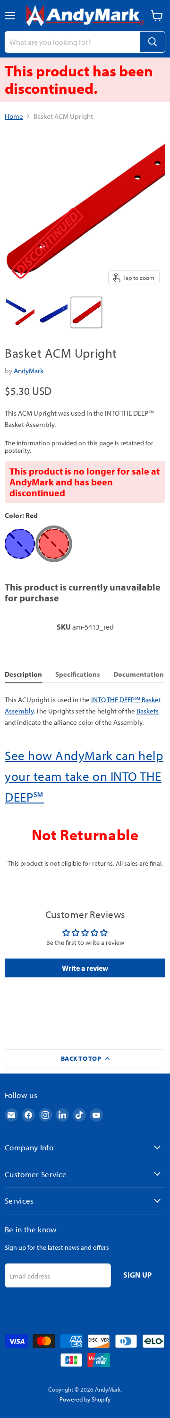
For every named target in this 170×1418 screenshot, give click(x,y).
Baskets (147, 710)
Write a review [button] (85, 968)
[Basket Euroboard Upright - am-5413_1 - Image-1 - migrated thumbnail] (20, 312)
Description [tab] (23, 674)
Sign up (137, 1274)
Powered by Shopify (85, 1399)
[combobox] (72, 42)
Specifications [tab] (77, 674)
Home (14, 116)
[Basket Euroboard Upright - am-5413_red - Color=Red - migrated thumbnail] (86, 312)
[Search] (152, 42)
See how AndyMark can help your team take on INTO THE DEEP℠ (84, 776)
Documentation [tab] (138, 674)
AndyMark (28, 370)
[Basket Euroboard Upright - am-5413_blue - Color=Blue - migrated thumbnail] (53, 312)
